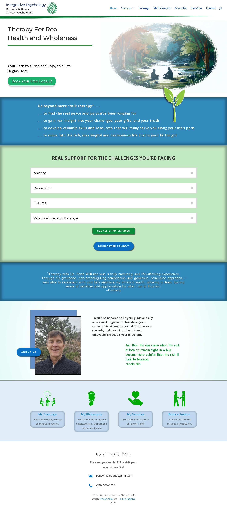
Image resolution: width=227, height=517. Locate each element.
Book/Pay (196, 8)
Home (113, 8)
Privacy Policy (106, 498)
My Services (135, 414)
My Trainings (47, 414)
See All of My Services (113, 230)
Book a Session (179, 414)
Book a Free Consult (113, 246)
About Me (181, 8)
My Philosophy (162, 8)
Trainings (144, 8)
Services (126, 8)
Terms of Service (126, 498)
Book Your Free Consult (32, 80)
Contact (211, 8)
